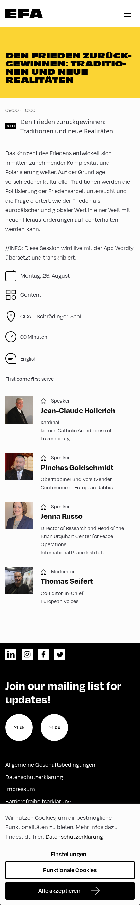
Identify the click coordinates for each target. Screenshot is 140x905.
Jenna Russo (62, 515)
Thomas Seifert (67, 580)
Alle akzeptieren (59, 890)
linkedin (10, 654)
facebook (43, 654)
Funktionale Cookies (70, 869)
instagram (27, 654)
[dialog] (70, 854)
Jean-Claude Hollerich (78, 410)
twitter (59, 654)
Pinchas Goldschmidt (77, 467)
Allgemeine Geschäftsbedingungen (50, 764)
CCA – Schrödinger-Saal (50, 316)
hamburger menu (128, 13)
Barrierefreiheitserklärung (38, 801)
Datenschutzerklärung (34, 777)
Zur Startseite (24, 13)
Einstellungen (68, 854)
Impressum (20, 789)
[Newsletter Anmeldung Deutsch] (54, 727)
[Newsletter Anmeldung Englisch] (19, 727)
